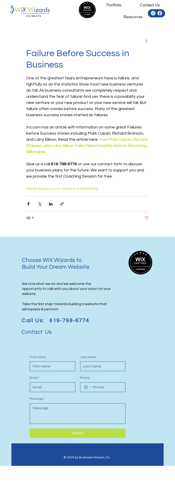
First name (38, 357)
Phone (84, 377)
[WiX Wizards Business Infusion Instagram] (153, 13)
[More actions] (146, 41)
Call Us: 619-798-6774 (55, 320)
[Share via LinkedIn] (51, 204)
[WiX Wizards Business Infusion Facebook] (159, 13)
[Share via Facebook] (28, 204)
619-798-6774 (33, 16)
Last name (88, 357)
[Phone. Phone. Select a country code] (87, 387)
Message (38, 398)
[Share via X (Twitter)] (39, 204)
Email (35, 377)
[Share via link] (62, 204)
